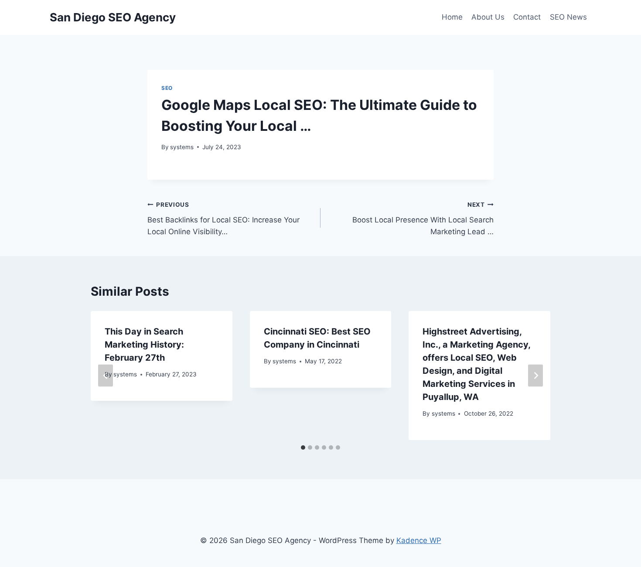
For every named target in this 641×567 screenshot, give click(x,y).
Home (452, 17)
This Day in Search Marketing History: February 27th (144, 344)
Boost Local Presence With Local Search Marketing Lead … (423, 218)
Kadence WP (418, 540)
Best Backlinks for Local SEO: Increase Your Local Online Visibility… (223, 218)
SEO (167, 88)
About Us (488, 17)
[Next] (535, 376)
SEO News (568, 17)
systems (182, 146)
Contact (527, 17)
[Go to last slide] (105, 376)
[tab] (303, 447)
